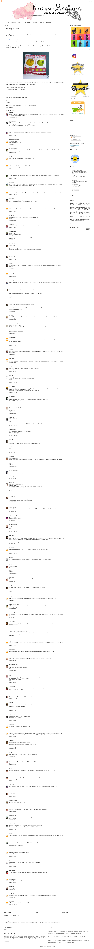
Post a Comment (11, 907)
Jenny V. (11, 612)
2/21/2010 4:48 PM (12, 492)
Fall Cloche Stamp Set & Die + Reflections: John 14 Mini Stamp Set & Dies (80, 177)
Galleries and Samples (38, 22)
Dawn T (10, 207)
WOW (81, 216)
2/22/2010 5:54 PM (12, 600)
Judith (10, 901)
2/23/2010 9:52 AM (12, 670)
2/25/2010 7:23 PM (12, 897)
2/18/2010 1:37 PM (12, 135)
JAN (10, 112)
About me (13, 22)
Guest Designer (73, 204)
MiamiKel (11, 870)
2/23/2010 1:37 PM (12, 710)
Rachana (11, 686)
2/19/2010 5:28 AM (12, 211)
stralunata (11, 823)
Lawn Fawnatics (75, 189)
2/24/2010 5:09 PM (12, 837)
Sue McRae (11, 173)
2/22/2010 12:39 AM (13, 553)
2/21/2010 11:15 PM (13, 531)
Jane (10, 505)
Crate (76, 203)
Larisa (10, 280)
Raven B (10, 860)
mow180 (10, 596)
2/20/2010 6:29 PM (12, 345)
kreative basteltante (13, 760)
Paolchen (11, 406)
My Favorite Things (75, 208)
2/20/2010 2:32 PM (12, 311)
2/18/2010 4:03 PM (12, 152)
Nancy (10, 182)
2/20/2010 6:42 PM (12, 354)
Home (7, 22)
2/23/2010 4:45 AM (12, 660)
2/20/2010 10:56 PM (13, 392)
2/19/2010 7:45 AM (12, 227)
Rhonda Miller (12, 800)
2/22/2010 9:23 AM (12, 560)
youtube (87, 49)
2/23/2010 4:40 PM (12, 727)
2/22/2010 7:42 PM (12, 608)
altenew (84, 216)
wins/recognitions (77, 220)
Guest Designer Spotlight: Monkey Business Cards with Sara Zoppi (80, 186)
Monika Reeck (12, 243)
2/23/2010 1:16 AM (12, 645)
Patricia (10, 396)
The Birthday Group (13, 768)
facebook (83, 49)
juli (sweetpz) (12, 524)
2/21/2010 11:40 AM (13, 466)
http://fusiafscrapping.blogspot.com (16, 331)
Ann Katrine (11, 366)
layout (71, 218)
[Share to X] (32, 105)
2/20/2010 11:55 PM (13, 402)
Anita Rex (11, 656)
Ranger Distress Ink (85, 212)
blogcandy (11, 107)
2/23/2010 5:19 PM (12, 756)
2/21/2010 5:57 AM (12, 413)
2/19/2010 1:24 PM (12, 251)
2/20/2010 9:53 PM (12, 371)
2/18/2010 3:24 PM (12, 144)
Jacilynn (10, 714)
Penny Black (83, 211)
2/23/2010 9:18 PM (12, 772)
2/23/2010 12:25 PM (13, 691)
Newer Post (7, 912)
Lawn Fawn (74, 180)
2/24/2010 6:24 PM (12, 856)
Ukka (10, 224)
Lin (9, 315)
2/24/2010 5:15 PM (12, 846)
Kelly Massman (12, 752)
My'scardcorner (12, 664)
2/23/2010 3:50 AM (12, 652)
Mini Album (87, 207)
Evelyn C (11, 621)
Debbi (10, 375)
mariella (10, 482)
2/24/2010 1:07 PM (12, 829)
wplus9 (82, 220)
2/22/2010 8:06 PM (12, 617)
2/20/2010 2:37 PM (12, 319)
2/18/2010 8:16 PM (12, 187)
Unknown (11, 337)
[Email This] (30, 105)
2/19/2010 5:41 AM (12, 220)
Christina (11, 740)
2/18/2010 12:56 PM (13, 117)
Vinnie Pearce (76, 216)
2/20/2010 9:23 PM (12, 362)
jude (10, 577)
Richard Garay (73, 213)
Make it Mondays (74, 207)
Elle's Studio (87, 203)
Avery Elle (81, 202)
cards (88, 216)
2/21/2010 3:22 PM (12, 478)
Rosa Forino (11, 231)
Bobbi (10, 731)
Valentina (11, 564)
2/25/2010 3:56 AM (12, 882)
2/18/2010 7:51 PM (12, 178)
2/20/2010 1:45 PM (12, 298)
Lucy (10, 641)
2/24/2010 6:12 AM (12, 811)
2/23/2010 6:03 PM (12, 764)
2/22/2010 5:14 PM (12, 592)
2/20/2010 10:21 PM (13, 382)
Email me (48, 22)
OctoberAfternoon (73, 209)
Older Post (65, 912)
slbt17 (10, 272)
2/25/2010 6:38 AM (12, 889)
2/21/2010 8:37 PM (12, 511)
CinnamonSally (12, 39)
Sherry (10, 724)
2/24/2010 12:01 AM (13, 780)
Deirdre (10, 302)
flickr (71, 51)
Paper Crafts (83, 209)
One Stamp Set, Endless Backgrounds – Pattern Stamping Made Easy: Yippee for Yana (79, 172)
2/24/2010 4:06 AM (12, 803)
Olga (10, 164)
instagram (78, 49)
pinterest (73, 49)
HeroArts (79, 204)
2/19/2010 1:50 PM (12, 259)
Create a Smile (81, 203)
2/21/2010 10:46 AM (13, 452)
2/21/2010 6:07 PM (12, 501)
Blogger (53, 946)
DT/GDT (20, 22)
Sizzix (85, 215)
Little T (10, 156)
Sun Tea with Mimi (75, 190)
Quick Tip (78, 212)
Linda (10, 674)
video (85, 219)
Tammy (10, 535)
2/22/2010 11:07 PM (13, 626)
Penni (10, 439)
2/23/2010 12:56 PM (13, 698)
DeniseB (10, 215)
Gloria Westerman (13, 841)
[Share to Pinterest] (35, 105)
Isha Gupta (11, 121)
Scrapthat (11, 877)
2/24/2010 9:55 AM (12, 819)
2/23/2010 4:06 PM (12, 720)
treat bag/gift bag (77, 219)
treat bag (72, 219)
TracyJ (10, 893)
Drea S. (10, 585)
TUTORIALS (27, 22)
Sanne (10, 288)
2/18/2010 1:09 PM (12, 127)
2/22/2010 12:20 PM (13, 581)
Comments (74, 139)
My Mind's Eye (85, 208)
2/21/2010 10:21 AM (13, 435)
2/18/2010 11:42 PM (13, 203)
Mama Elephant (81, 207)
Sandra (10, 850)
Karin (10, 702)
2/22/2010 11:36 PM (13, 637)
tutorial (82, 219)
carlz (10, 833)
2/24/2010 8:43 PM (12, 866)
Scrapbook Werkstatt (81, 213)
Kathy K (10, 784)
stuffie (10, 792)
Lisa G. (10, 886)
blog (24, 706)
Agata (10, 358)
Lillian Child (11, 148)
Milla (10, 557)
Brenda (10, 807)
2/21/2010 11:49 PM (13, 543)
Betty (10, 263)
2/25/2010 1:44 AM (12, 873)
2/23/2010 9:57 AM (12, 682)
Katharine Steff (12, 470)
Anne (10, 349)
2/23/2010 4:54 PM (12, 748)
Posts (73, 137)
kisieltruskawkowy (13, 139)
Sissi (10, 417)
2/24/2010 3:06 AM (12, 788)
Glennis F (11, 815)
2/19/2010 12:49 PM (13, 239)
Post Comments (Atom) (14, 915)
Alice (10, 191)
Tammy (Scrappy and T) (14, 496)
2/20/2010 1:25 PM (12, 284)
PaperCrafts (77, 211)
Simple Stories (80, 215)
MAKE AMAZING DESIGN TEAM (82, 205)
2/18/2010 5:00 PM (12, 170)
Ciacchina (11, 386)
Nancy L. (11, 776)
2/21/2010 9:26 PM (12, 520)
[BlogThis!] (31, 105)
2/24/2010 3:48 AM (12, 796)
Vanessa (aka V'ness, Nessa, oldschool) (17, 254)
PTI (79, 209)
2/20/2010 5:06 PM (12, 333)
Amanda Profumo (12, 604)
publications (82, 218)
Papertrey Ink (74, 175)
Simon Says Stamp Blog (77, 170)
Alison (10, 456)
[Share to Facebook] (34, 105)
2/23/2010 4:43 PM (12, 736)
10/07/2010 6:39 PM (13, 904)
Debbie (10, 547)
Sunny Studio (75, 184)
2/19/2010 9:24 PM (12, 276)
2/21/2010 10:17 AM (13, 425)
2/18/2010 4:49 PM (12, 160)
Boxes (85, 202)
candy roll (47, 651)
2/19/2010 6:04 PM (12, 268)
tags (89, 218)
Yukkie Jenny (12, 515)
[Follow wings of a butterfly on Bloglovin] (74, 146)
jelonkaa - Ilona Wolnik (14, 695)
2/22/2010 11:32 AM (13, 573)
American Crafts (74, 202)
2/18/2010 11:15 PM (13, 194)
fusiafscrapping (12, 323)
